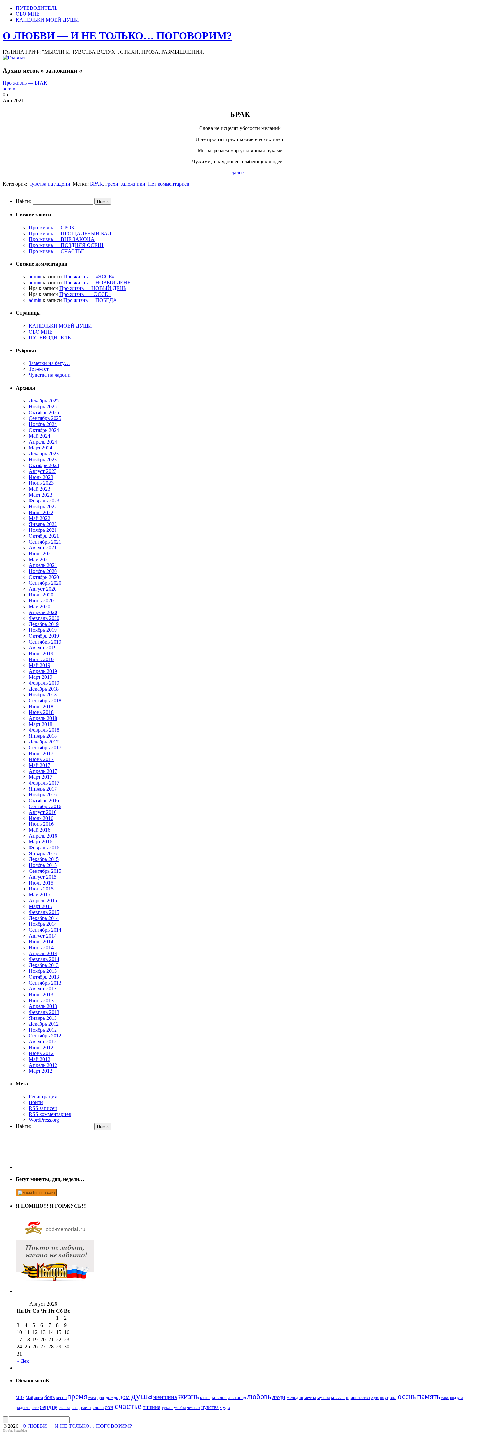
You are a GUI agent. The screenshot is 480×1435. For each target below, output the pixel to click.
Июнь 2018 (41, 712)
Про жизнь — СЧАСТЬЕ (56, 251)
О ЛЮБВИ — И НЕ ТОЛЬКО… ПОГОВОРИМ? (117, 35)
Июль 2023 (41, 477)
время (77, 1397)
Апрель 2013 (43, 1006)
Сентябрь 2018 (45, 700)
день (100, 1397)
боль (49, 1397)
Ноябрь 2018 (43, 694)
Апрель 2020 (43, 612)
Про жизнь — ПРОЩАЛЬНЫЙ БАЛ (70, 233)
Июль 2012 (41, 1047)
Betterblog (20, 1430)
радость (23, 1407)
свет (35, 1407)
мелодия (295, 1397)
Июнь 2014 (41, 947)
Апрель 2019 (43, 671)
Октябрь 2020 (44, 577)
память (428, 1396)
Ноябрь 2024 (43, 424)
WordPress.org (44, 1120)
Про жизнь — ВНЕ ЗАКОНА (62, 239)
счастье (128, 1406)
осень (407, 1396)
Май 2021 (39, 559)
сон (109, 1407)
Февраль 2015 (44, 912)
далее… (240, 172)
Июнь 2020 (41, 600)
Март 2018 (40, 724)
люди (278, 1397)
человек (193, 1407)
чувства (210, 1407)
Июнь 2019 (41, 659)
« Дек (23, 1361)
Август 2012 (42, 1041)
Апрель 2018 (43, 718)
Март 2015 (40, 906)
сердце (48, 1406)
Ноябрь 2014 (43, 924)
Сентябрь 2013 (45, 983)
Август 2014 (42, 935)
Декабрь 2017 (44, 741)
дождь (112, 1397)
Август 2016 (42, 812)
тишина (151, 1407)
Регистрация (43, 1096)
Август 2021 (42, 547)
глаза (92, 1398)
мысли (338, 1397)
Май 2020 (39, 606)
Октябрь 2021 (44, 536)
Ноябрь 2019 (43, 630)
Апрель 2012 (43, 1065)
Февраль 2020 (44, 618)
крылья (219, 1397)
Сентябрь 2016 (45, 806)
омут (384, 1397)
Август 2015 (42, 877)
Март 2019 (40, 677)
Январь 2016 (43, 853)
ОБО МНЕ (28, 14)
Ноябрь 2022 (43, 506)
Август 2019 (42, 647)
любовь (259, 1397)
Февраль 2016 (44, 847)
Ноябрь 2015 (43, 865)
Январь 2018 (43, 736)
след (76, 1407)
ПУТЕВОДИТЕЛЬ (36, 8)
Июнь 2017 (41, 759)
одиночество (358, 1397)
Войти (36, 1102)
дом (124, 1397)
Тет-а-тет (39, 369)
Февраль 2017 (44, 783)
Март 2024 (40, 447)
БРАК (96, 184)
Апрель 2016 (43, 836)
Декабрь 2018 (44, 689)
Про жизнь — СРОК (52, 227)
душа (141, 1396)
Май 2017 (39, 765)
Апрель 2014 (43, 953)
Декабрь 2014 (44, 918)
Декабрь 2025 (44, 400)
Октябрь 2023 (44, 465)
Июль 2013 (41, 994)
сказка (64, 1407)
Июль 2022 (41, 512)
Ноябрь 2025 (43, 406)
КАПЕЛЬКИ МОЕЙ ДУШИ (47, 20)
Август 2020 (42, 589)
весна (61, 1397)
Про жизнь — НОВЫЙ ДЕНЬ (96, 282)
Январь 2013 (43, 1018)
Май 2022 (39, 518)
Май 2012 (39, 1059)
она (393, 1397)
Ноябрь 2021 (43, 530)
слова (98, 1407)
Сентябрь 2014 (45, 930)
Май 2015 (39, 894)
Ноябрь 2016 (43, 794)
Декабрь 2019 (44, 624)
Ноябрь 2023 (43, 459)
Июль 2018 (41, 706)
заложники (133, 184)
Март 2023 (40, 494)
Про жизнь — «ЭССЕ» (89, 276)
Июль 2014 (41, 941)
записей (43, 1108)
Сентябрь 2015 (45, 871)
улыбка (180, 1407)
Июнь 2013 (41, 1000)
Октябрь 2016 (44, 800)
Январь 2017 (43, 788)
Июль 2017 (41, 753)
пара (445, 1398)
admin (9, 88)
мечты (310, 1397)
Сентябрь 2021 (45, 542)
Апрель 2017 (43, 771)
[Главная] (14, 57)
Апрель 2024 (43, 442)
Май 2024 (39, 436)
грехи (111, 184)
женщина (165, 1397)
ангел (38, 1397)
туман (167, 1407)
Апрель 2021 (43, 565)
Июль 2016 (41, 818)
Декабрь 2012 (44, 1024)
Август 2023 (42, 471)
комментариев (50, 1114)
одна (375, 1398)
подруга (456, 1397)
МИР (20, 1397)
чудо (225, 1407)
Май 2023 (39, 489)
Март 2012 (40, 1071)
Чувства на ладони (49, 184)
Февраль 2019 (44, 683)
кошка (205, 1397)
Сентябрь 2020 (45, 583)
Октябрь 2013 (44, 977)
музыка (323, 1397)
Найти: (23, 201)
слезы (86, 1407)
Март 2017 (40, 777)
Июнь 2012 (41, 1053)
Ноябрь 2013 (43, 971)
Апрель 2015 (43, 900)
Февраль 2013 (44, 1012)
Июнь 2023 (41, 483)
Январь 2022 (43, 524)
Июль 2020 (41, 594)
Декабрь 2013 (44, 965)
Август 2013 (42, 988)
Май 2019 (39, 665)
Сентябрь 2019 (45, 641)
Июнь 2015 (41, 888)
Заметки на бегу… (49, 363)
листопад (237, 1397)
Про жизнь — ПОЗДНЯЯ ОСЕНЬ (66, 245)
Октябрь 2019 (44, 636)
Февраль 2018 (44, 730)
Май (29, 1397)
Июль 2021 (41, 553)
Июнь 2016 (41, 824)
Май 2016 (39, 830)
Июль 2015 (41, 883)
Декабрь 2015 (44, 859)
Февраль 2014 (44, 959)
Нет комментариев (168, 184)
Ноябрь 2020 (43, 571)
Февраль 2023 (44, 500)
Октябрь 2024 (44, 430)
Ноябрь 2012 (43, 1030)
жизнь (188, 1396)
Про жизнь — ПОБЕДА (90, 300)
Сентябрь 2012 (45, 1035)
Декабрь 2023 (44, 453)
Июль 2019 (41, 653)
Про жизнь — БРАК (25, 83)
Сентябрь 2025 (45, 418)
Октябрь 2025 (44, 412)
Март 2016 (40, 841)
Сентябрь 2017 (45, 747)
